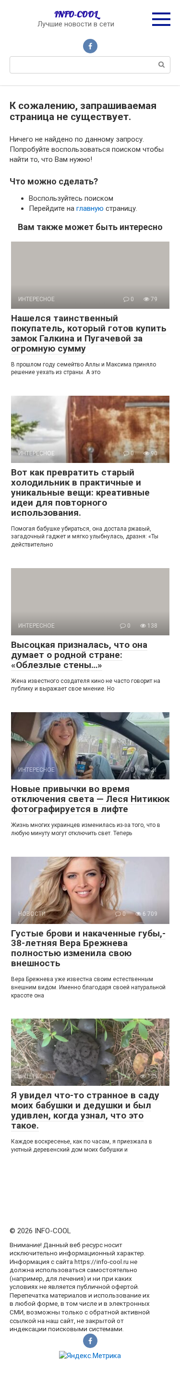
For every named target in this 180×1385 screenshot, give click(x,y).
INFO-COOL (76, 14)
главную (90, 208)
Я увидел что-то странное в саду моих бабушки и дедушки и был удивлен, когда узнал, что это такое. (85, 1110)
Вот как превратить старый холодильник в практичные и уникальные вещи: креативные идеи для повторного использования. (80, 492)
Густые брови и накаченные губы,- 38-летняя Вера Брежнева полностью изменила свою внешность (88, 948)
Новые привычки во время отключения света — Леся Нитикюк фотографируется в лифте (90, 798)
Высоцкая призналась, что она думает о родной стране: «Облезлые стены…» (79, 654)
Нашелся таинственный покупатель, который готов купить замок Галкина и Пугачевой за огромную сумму (89, 333)
